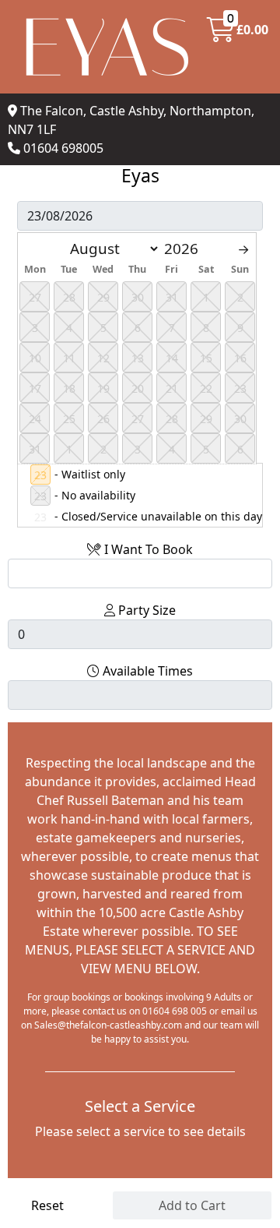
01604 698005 (63, 148)
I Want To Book (147, 549)
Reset (47, 1205)
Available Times (146, 670)
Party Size (145, 610)
